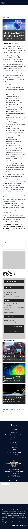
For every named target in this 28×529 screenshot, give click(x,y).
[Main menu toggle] (25, 2)
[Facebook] (4, 274)
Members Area (14, 442)
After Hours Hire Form (14, 454)
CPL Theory (16, 296)
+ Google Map (7, 309)
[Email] (11, 274)
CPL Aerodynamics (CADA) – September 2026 (12, 399)
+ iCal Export (14, 331)
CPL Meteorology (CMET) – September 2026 (12, 378)
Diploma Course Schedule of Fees (14, 434)
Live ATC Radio (14, 450)
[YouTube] (18, 480)
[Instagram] (11, 480)
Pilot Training (14, 432)
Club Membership (14, 439)
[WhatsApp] (14, 274)
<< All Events (6, 17)
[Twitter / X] (14, 480)
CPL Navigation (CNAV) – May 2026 (16, 413)
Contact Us (14, 447)
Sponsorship (14, 444)
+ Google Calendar (14, 327)
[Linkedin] (16, 480)
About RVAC (14, 429)
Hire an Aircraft (14, 437)
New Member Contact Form (14, 452)
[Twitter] (7, 274)
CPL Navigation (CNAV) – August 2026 (14, 357)
